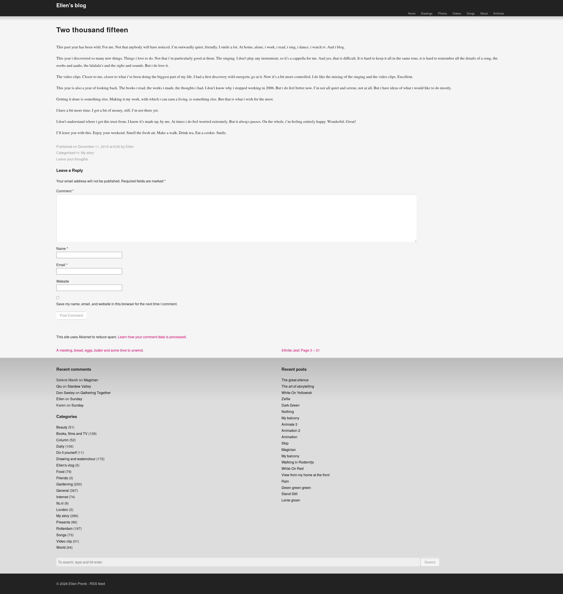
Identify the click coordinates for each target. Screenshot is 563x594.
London (62, 509)
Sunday (76, 398)
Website (62, 281)
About (484, 13)
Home (411, 13)
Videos (456, 13)
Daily (60, 446)
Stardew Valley (79, 386)
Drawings (426, 13)
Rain (285, 481)
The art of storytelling (298, 386)
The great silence (295, 379)
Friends (62, 477)
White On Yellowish (297, 392)
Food (60, 471)
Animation (289, 436)
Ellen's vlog (65, 465)
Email (62, 264)
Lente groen (291, 500)
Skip (285, 443)
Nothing (288, 411)
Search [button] (430, 562)
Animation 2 (291, 430)
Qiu (59, 386)
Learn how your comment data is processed (152, 336)
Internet (62, 496)
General (62, 490)
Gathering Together (95, 392)
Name (62, 248)
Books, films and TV (72, 433)
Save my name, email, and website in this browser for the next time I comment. (116, 303)
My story (87, 152)
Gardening (64, 484)
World (61, 547)
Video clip (64, 541)
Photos (442, 13)
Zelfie (286, 398)
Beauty (61, 427)
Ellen (130, 146)
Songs (471, 13)
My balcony (290, 417)
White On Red (292, 468)
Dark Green (291, 405)
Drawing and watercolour (75, 458)
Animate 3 (289, 424)
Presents (63, 522)
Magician (91, 379)
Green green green (296, 487)
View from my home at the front (305, 474)
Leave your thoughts (72, 159)
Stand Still (290, 493)
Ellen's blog (71, 5)
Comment (65, 190)
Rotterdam (64, 528)
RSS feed (97, 583)
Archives (498, 13)
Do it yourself (66, 452)
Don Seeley (65, 392)
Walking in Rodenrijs (298, 462)
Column (62, 439)
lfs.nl (60, 503)
